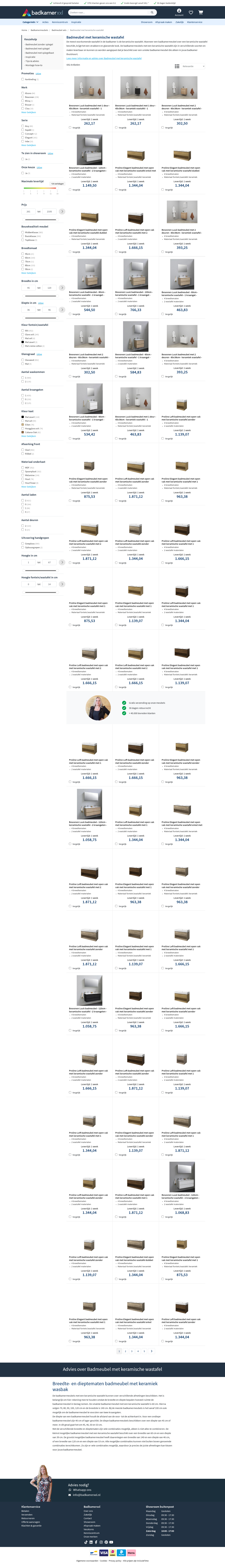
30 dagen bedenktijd (166, 3)
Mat (28, 363)
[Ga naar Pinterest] (106, 1542)
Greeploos (32, 543)
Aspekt (29, 129)
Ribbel (29, 453)
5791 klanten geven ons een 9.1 (101, 3)
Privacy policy (115, 1560)
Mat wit (30, 338)
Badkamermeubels (39, 30)
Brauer (29, 104)
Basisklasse (33, 236)
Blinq (29, 100)
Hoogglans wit (34, 428)
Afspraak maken (163, 22)
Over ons (88, 1510)
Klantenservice (194, 22)
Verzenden (26, 1514)
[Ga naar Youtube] (111, 1542)
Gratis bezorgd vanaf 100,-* (136, 3)
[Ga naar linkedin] (91, 1542)
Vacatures (89, 1529)
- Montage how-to (33, 65)
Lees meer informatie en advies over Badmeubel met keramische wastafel (104, 58)
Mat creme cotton (35, 345)
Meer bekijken (28, 112)
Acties (45, 22)
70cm (29, 261)
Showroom (146, 22)
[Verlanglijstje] (190, 13)
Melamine (32, 475)
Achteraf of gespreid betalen (66, 3)
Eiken (29, 424)
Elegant (31, 137)
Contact (88, 1518)
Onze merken (91, 1536)
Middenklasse (34, 232)
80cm (30, 265)
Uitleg (38, 73)
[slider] (57, 188)
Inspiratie (76, 22)
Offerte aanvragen (30, 1521)
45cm (29, 253)
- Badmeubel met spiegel (37, 48)
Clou (29, 108)
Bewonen (32, 97)
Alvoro (30, 93)
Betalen (25, 1510)
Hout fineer (31, 482)
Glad (29, 449)
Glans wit (32, 334)
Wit (29, 330)
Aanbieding (32, 79)
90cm (29, 269)
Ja (27, 159)
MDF (29, 467)
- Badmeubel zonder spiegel (38, 44)
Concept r (31, 133)
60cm (30, 257)
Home (24, 30)
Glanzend (32, 359)
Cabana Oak (33, 432)
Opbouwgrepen (34, 547)
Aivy (29, 126)
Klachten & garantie (31, 1525)
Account (179, 15)
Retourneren (28, 1518)
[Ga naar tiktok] (86, 1542)
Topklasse (31, 239)
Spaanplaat (33, 471)
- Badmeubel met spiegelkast (39, 52)
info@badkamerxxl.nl (86, 1495)
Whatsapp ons (82, 1490)
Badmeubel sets (59, 30)
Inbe (29, 141)
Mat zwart (31, 342)
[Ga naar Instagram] (101, 1542)
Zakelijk (180, 22)
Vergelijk (76, 127)
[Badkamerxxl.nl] (42, 12)
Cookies (103, 1560)
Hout (29, 479)
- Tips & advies (31, 61)
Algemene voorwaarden (87, 1560)
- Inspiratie (29, 56)
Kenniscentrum (60, 22)
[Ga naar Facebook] (96, 1542)
